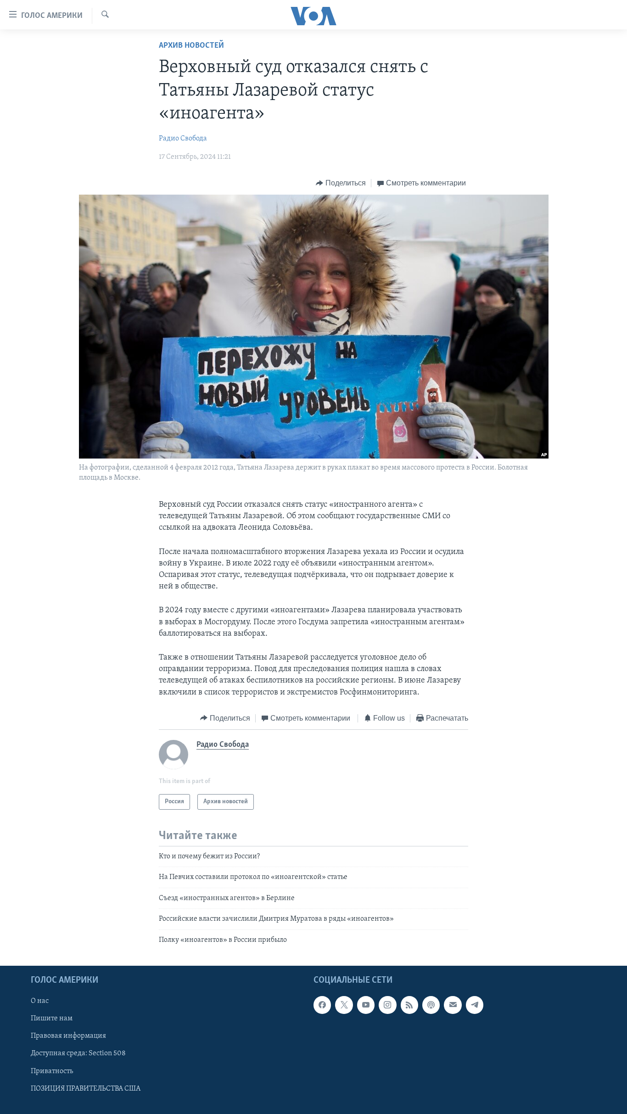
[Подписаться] (452, 1004)
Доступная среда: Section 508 (78, 1054)
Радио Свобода (183, 138)
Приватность (52, 1071)
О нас (40, 1001)
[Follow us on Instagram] (387, 1004)
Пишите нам (52, 1018)
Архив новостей (191, 46)
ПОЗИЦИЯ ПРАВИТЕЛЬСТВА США (85, 1088)
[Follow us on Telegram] (474, 1004)
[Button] (341, 183)
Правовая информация (68, 1036)
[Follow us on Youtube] (366, 1004)
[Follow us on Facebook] (322, 1004)
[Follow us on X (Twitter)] (344, 1004)
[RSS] (409, 1004)
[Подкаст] (431, 1004)
